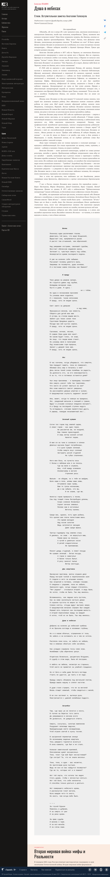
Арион (4, 147)
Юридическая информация (100, 874)
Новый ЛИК (7, 182)
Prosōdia (5, 39)
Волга (4, 48)
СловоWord (6, 199)
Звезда (5, 61)
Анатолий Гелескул (46, 23)
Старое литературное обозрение (11, 205)
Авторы (4, 18)
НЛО (4, 105)
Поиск (4, 31)
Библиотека (6, 23)
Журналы (5, 27)
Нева (4, 96)
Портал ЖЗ (6, 230)
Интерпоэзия (7, 88)
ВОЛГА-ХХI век (8, 151)
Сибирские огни (9, 195)
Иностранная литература (13, 83)
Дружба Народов (9, 57)
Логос (4, 173)
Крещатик (6, 92)
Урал (4, 127)
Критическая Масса (10, 169)
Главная (5, 14)
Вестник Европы (9, 44)
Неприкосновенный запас (13, 101)
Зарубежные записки (11, 160)
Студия (5, 211)
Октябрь (5, 186)
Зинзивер (6, 70)
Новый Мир (7, 123)
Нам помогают (46, 869)
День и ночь (7, 155)
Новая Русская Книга (11, 177)
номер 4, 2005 (67, 21)
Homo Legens (7, 142)
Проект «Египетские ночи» (11, 225)
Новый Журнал (8, 119)
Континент (6, 164)
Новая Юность (8, 110)
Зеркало (5, 66)
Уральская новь (8, 215)
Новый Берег (7, 114)
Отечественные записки (12, 191)
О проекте (23, 869)
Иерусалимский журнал (12, 79)
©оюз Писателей (9, 138)
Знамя (4, 74)
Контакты (34, 869)
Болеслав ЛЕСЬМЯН (41, 4)
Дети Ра (5, 52)
